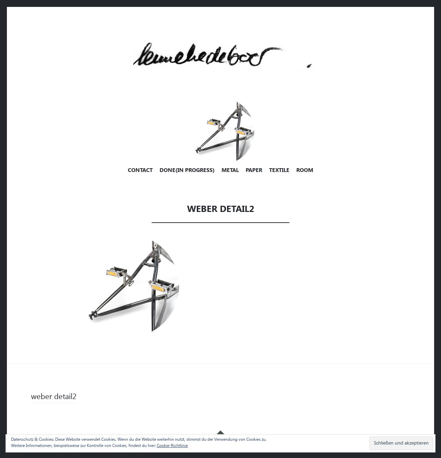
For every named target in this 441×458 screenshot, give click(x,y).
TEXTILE (279, 170)
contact (140, 170)
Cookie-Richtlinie (172, 446)
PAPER (254, 170)
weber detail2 (53, 397)
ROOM (304, 170)
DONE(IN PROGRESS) (187, 170)
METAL (230, 170)
